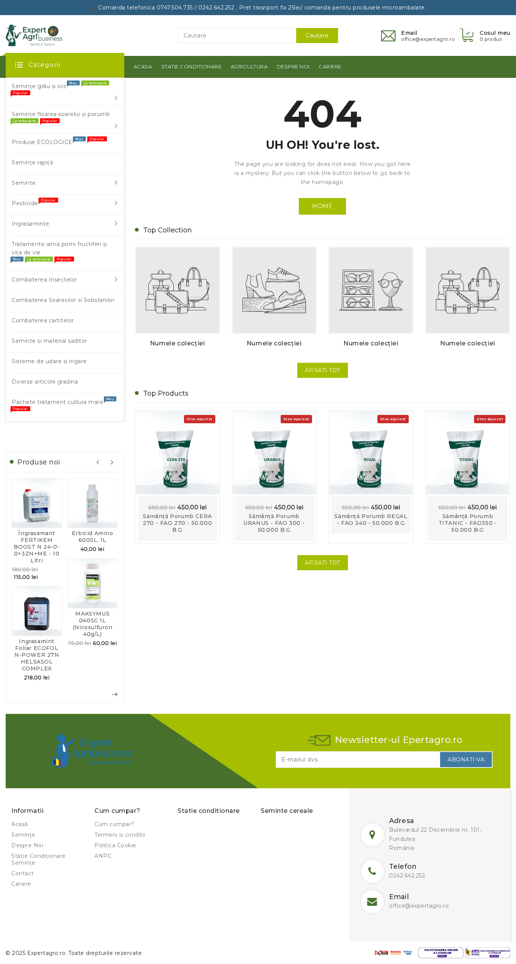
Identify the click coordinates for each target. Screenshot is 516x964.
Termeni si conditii (119, 834)
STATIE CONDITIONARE (191, 66)
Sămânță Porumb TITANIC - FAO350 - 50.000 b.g (468, 523)
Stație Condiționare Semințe (38, 859)
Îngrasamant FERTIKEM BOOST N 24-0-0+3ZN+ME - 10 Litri (37, 547)
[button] (484, 35)
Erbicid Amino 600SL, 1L (92, 536)
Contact (22, 873)
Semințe (23, 834)
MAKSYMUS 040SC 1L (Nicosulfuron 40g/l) (93, 624)
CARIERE (330, 66)
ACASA (143, 66)
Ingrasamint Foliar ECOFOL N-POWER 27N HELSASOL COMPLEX (36, 655)
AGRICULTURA (249, 66)
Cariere (21, 883)
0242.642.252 (407, 875)
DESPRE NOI (293, 66)
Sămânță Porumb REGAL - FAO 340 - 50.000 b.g (370, 519)
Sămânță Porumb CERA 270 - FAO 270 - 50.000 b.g (177, 523)
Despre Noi (27, 845)
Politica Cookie (115, 845)
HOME (322, 206)
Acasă (19, 824)
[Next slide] (112, 462)
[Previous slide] (98, 462)
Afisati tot (322, 370)
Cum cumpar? (114, 824)
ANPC (102, 856)
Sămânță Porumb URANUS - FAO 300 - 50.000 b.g (274, 523)
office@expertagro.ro (419, 905)
